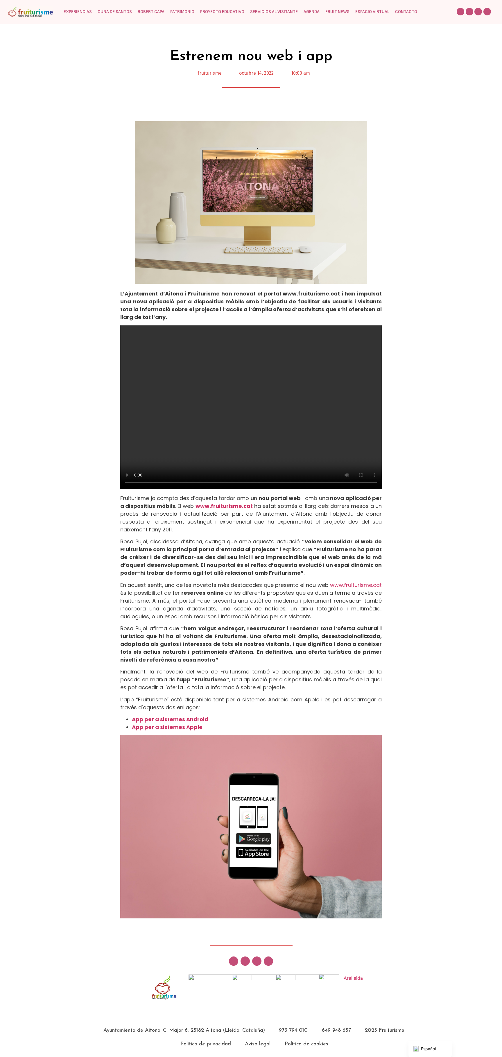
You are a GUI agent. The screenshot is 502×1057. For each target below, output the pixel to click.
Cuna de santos (115, 12)
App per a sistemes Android (170, 719)
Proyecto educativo (222, 12)
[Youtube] (487, 11)
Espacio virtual (372, 12)
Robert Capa (151, 12)
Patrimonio (182, 12)
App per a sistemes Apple (167, 727)
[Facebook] (469, 11)
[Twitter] (460, 11)
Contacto (406, 12)
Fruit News (337, 12)
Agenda (312, 12)
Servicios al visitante (274, 12)
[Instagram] (478, 11)
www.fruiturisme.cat (224, 506)
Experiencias (78, 12)
